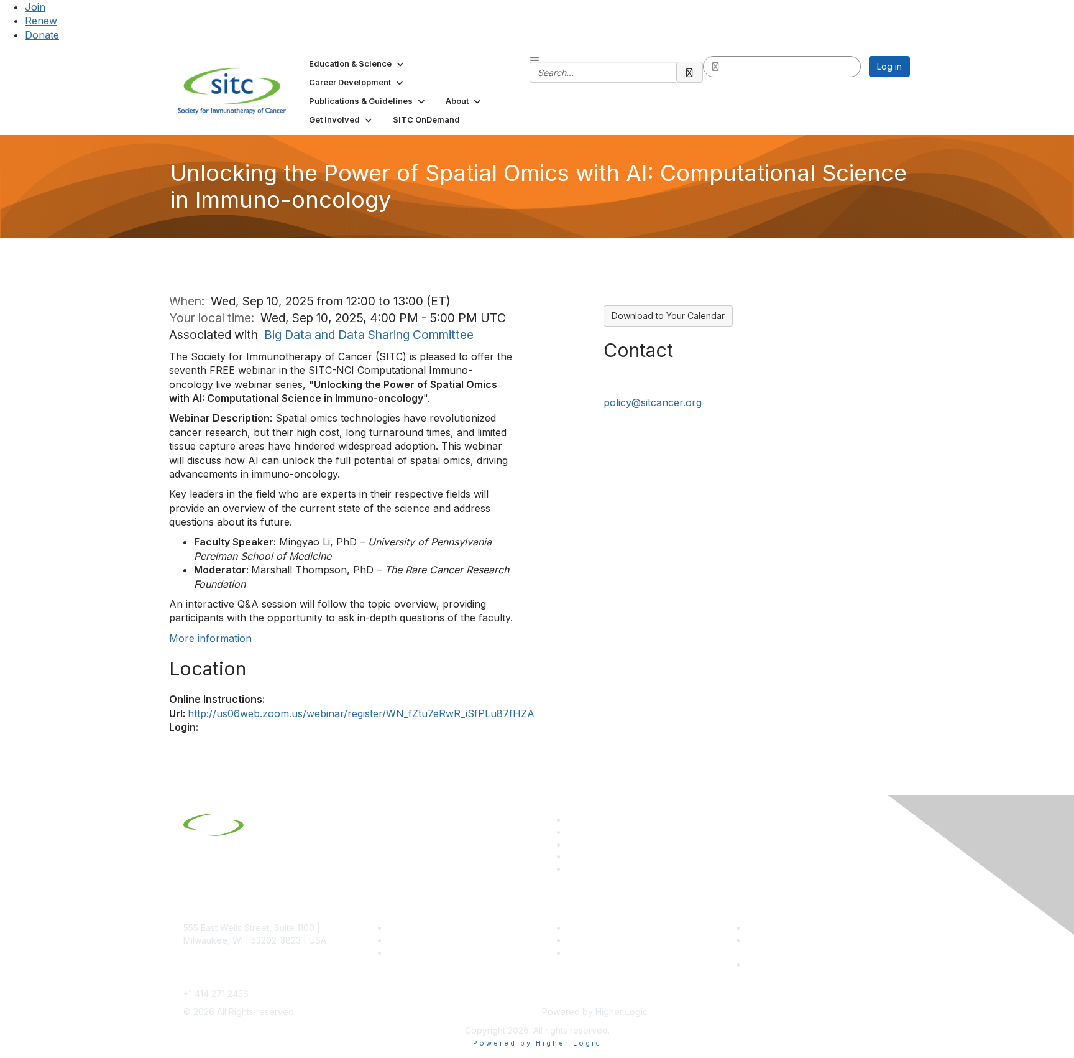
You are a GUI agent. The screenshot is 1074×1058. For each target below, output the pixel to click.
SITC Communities (604, 927)
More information (210, 638)
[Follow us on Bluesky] (572, 832)
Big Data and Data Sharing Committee (369, 334)
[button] (357, 63)
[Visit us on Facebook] (572, 868)
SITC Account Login (428, 952)
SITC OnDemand (601, 952)
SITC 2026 (409, 940)
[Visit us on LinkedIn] (572, 819)
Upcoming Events (602, 940)
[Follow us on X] (572, 844)
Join (35, 7)
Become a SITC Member (438, 927)
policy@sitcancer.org (653, 402)
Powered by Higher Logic (537, 1043)
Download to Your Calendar (668, 315)
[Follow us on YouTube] (572, 856)
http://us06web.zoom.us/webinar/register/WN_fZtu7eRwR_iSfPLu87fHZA (361, 713)
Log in (889, 66)
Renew (41, 20)
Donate (42, 35)
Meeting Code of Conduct (800, 927)
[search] (690, 72)
